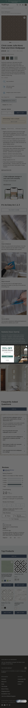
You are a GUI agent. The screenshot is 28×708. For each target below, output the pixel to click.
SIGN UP (7, 356)
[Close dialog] (26, 346)
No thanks (7, 360)
